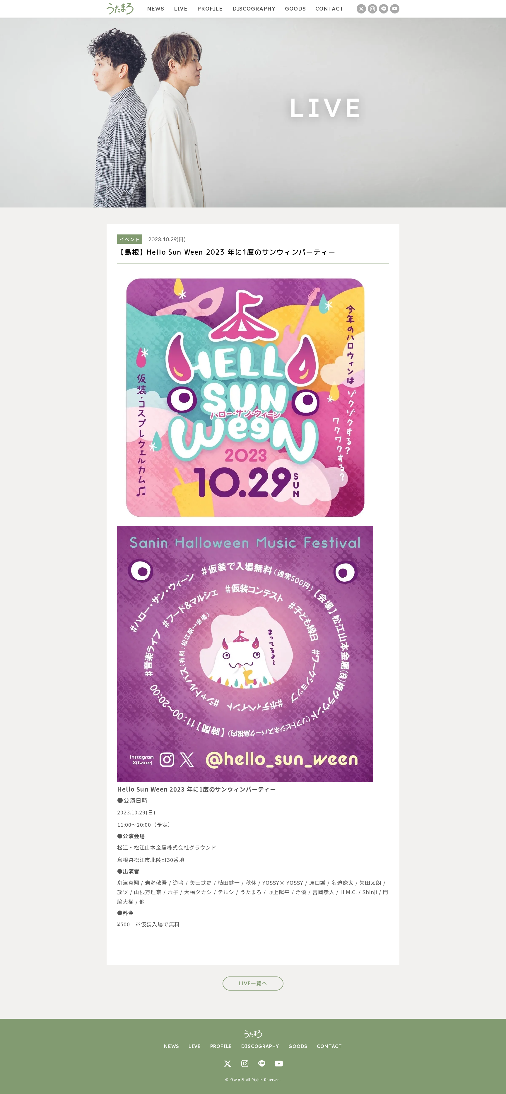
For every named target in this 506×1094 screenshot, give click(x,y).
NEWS (156, 8)
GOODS (295, 8)
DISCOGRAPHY (254, 8)
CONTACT (329, 8)
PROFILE (210, 8)
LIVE (181, 8)
